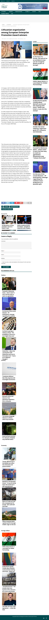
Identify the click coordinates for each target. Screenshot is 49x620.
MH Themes (34, 616)
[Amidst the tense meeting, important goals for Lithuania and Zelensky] (40, 119)
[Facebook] (46, 618)
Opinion (11, 11)
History (34, 11)
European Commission (7, 209)
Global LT (27, 11)
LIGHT (39, 11)
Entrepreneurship (15, 206)
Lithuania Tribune (14, 38)
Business (6, 206)
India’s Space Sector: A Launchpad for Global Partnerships (40, 82)
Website (3, 258)
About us (2, 1)
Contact (8, 1)
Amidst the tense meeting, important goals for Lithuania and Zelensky (39, 129)
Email (2, 254)
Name (2, 250)
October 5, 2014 (6, 38)
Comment (3, 241)
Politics (3, 275)
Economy (21, 38)
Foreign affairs (18, 11)
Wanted (13, 1)
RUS (12, 13)
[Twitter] (44, 618)
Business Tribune (5, 13)
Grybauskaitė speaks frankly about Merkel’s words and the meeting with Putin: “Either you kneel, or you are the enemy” (40, 106)
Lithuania (3, 11)
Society (3, 360)
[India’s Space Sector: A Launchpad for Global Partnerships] (40, 74)
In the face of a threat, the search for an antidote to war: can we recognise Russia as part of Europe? (40, 61)
